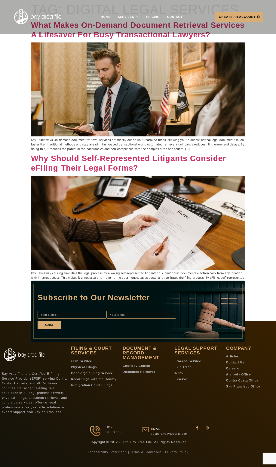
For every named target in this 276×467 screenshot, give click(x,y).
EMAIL (156, 428)
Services (126, 16)
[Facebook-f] (197, 427)
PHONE (109, 427)
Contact (174, 16)
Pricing (153, 16)
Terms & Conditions (146, 452)
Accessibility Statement (107, 452)
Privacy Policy (177, 452)
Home (105, 16)
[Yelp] (207, 427)
